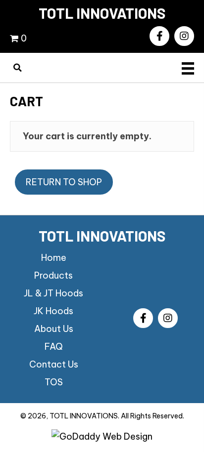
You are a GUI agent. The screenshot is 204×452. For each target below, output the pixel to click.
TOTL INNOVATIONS (102, 13)
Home (53, 257)
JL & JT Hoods (53, 293)
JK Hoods (53, 311)
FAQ (54, 346)
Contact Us (53, 364)
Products (53, 275)
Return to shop (64, 182)
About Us (53, 328)
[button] (159, 36)
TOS (54, 382)
